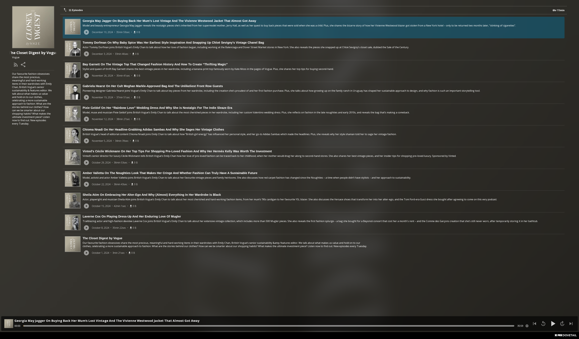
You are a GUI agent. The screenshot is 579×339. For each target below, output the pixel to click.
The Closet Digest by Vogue (102, 238)
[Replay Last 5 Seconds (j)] (543, 323)
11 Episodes (76, 10)
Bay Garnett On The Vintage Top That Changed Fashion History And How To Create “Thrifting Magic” (155, 64)
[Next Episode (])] (571, 323)
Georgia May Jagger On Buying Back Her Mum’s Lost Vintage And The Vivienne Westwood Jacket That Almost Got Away (169, 20)
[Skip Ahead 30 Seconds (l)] (562, 323)
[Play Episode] (86, 32)
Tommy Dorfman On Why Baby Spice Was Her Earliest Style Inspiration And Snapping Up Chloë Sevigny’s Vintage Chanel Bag (173, 42)
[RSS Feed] (16, 64)
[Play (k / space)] (552, 323)
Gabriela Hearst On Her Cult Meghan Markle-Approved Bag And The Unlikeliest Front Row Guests (153, 86)
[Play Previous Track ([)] (534, 323)
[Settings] (527, 325)
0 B (138, 32)
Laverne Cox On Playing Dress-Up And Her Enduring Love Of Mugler (132, 216)
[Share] (23, 64)
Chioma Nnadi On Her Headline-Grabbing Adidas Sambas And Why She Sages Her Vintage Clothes (153, 129)
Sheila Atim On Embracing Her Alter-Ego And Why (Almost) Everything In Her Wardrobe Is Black (152, 194)
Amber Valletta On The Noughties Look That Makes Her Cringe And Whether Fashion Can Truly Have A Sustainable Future (170, 173)
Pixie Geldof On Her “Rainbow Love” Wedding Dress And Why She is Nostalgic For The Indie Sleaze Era (157, 107)
